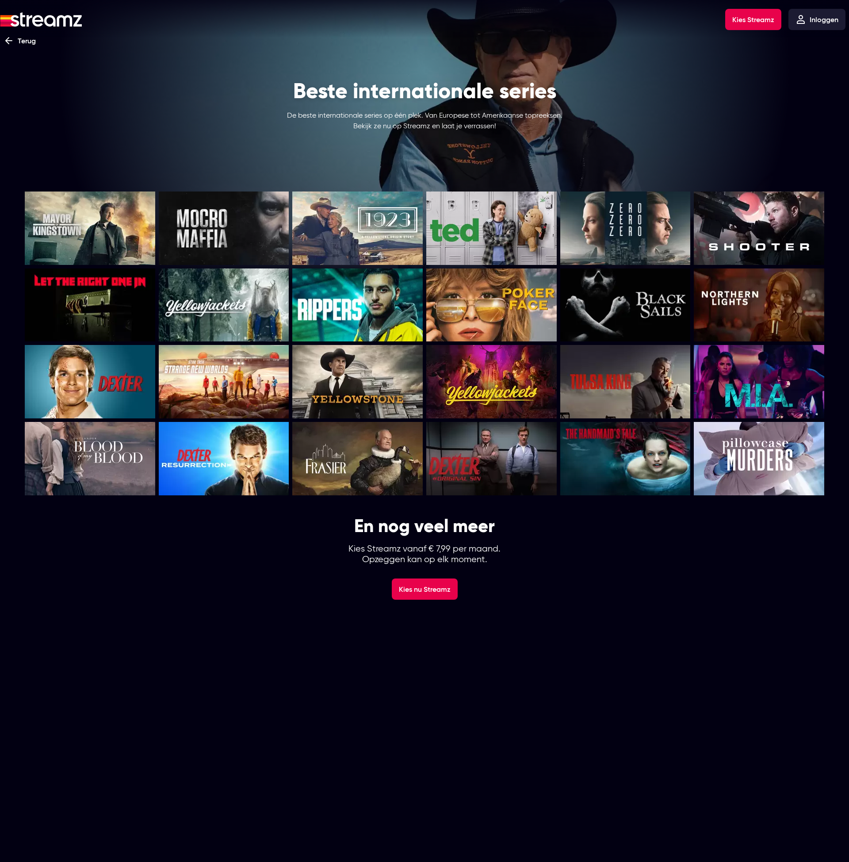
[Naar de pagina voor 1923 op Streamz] (357, 228)
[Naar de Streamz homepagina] (41, 19)
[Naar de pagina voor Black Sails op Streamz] (625, 305)
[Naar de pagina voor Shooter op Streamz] (759, 228)
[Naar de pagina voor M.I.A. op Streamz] (759, 381)
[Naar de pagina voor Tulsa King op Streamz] (625, 381)
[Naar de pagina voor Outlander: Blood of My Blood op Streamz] (90, 458)
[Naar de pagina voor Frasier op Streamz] (357, 458)
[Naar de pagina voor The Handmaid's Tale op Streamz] (625, 458)
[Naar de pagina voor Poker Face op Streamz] (491, 305)
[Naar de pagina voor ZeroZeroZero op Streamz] (625, 228)
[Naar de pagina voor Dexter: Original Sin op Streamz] (491, 458)
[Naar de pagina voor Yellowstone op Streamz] (357, 381)
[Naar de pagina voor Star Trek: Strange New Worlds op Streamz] (224, 381)
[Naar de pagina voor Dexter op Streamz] (90, 381)
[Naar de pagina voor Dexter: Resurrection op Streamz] (224, 458)
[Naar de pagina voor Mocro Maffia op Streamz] (224, 228)
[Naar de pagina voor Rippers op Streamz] (357, 305)
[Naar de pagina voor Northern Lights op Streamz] (759, 305)
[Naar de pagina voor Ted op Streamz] (491, 228)
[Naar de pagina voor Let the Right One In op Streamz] (90, 305)
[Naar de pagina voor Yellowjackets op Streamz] (224, 305)
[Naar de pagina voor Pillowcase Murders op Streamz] (759, 458)
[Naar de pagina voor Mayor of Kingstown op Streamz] (90, 228)
